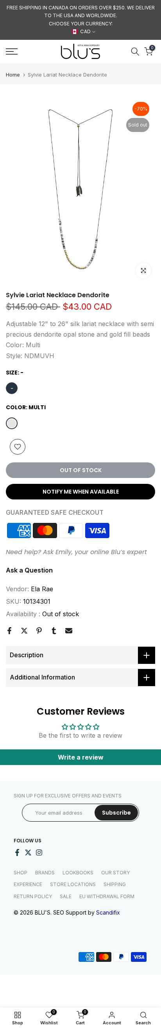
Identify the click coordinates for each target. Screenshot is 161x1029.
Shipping (115, 884)
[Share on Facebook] (9, 630)
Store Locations (73, 884)
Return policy (33, 896)
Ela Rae (42, 589)
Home (13, 74)
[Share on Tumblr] (53, 630)
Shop (20, 873)
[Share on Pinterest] (39, 630)
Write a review (81, 757)
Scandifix (108, 912)
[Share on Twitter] (24, 630)
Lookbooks (78, 873)
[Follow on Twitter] (28, 852)
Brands (45, 873)
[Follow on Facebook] (17, 852)
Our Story (115, 873)
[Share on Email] (68, 630)
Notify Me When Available (81, 492)
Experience (28, 884)
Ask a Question (29, 570)
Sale (66, 896)
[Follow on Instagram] (39, 852)
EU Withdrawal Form (106, 896)
